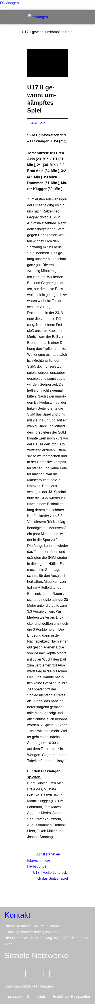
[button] (85, 17)
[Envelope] (9, 973)
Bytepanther (80, 997)
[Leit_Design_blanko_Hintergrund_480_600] (47, 63)
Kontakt (17, 915)
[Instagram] (46, 973)
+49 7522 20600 (46, 926)
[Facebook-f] (28, 973)
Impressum (13, 997)
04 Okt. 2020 (38, 123)
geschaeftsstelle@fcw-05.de (38, 932)
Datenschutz (38, 997)
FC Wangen (9, 3)
